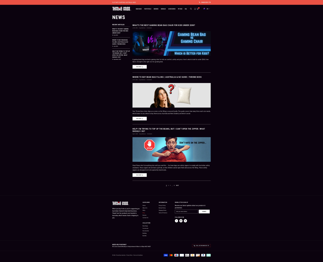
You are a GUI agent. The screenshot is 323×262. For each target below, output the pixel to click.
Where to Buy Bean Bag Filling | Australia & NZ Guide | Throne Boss (167, 77)
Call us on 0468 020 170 (202, 245)
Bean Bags (139, 9)
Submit (204, 211)
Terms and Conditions (138, 255)
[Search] (191, 8)
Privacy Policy (129, 255)
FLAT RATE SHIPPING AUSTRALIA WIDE (124, 2)
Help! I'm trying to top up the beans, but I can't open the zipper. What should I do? (168, 130)
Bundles (163, 9)
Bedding (156, 9)
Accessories (171, 9)
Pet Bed (180, 9)
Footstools (147, 9)
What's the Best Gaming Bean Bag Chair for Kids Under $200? (163, 25)
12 (174, 185)
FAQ (186, 9)
